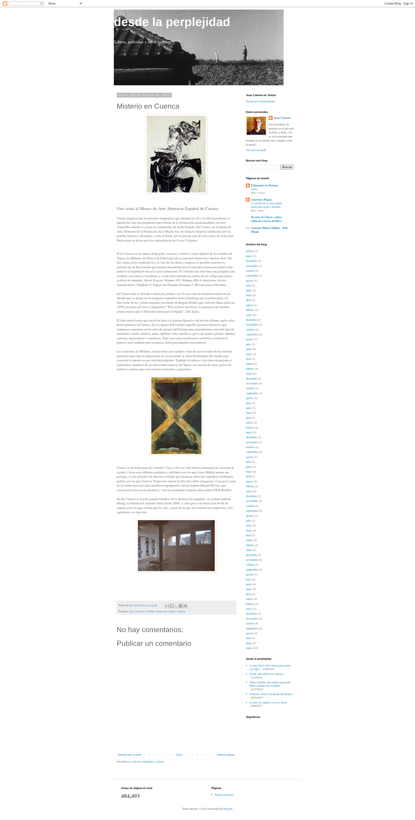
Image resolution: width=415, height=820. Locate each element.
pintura (172, 611)
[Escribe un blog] (171, 605)
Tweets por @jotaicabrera (260, 101)
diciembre (251, 261)
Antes (254, 189)
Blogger (227, 808)
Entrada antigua (226, 754)
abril (248, 300)
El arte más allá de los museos (266, 674)
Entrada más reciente (129, 754)
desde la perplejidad (172, 22)
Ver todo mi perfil (256, 150)
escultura (150, 611)
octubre (250, 270)
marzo (249, 305)
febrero (250, 251)
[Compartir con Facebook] (180, 605)
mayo (249, 295)
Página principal (224, 794)
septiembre (252, 275)
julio (248, 285)
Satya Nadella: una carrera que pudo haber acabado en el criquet (270, 683)
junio (249, 290)
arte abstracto (137, 611)
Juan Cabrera (282, 118)
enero (249, 256)
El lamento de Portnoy (264, 185)
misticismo (161, 611)
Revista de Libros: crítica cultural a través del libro (266, 219)
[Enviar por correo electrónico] (167, 605)
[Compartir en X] (176, 605)
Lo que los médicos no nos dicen (268, 702)
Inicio (179, 754)
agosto (249, 280)
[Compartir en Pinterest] (185, 605)
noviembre (252, 266)
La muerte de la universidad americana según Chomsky (266, 205)
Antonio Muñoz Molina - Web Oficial (269, 230)
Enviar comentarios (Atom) (148, 761)
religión (181, 611)
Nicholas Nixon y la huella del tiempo (271, 694)
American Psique (261, 199)
